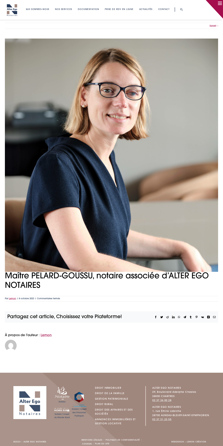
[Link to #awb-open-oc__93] (181, 9)
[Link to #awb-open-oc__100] (220, 3)
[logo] (12, 3)
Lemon (12, 299)
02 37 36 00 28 (161, 400)
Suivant (213, 26)
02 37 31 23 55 (161, 419)
